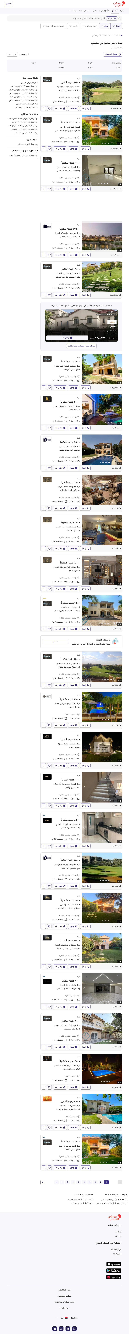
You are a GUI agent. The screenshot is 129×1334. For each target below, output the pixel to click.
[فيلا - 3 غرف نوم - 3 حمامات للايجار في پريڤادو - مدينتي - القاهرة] (81, 133)
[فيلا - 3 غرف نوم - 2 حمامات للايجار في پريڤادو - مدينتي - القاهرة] (81, 790)
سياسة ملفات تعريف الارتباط (64, 1302)
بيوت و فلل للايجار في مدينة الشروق (25, 122)
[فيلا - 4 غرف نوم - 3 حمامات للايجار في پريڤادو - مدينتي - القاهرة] (81, 573)
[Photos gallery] (102, 90)
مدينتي (113, 18)
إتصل (84, 108)
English (74, 1318)
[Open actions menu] (44, 108)
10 (56, 1182)
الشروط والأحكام (64, 1290)
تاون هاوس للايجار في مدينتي (27, 103)
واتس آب (58, 108)
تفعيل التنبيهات (111, 54)
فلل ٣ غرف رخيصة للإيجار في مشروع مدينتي (111, 1203)
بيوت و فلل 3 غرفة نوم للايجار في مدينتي (23, 93)
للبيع (121, 10)
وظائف (118, 1236)
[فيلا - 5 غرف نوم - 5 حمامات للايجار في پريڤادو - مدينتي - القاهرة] (81, 670)
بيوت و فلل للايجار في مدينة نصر (26, 132)
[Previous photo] (84, 90)
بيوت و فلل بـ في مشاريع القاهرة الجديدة (23, 155)
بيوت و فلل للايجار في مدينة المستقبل (24, 129)
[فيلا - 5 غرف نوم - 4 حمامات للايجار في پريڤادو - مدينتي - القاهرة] (81, 239)
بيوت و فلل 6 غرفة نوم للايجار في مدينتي (23, 100)
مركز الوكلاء (116, 1249)
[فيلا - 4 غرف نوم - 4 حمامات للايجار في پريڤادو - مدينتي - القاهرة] (81, 93)
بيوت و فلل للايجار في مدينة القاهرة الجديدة (22, 118)
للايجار (114, 10)
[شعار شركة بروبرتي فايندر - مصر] (119, 4)
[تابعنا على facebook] (68, 1328)
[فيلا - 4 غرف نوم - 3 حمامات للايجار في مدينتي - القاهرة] (81, 710)
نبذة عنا (118, 1232)
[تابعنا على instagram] (74, 1328)
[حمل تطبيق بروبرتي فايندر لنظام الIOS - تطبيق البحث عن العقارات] (113, 1264)
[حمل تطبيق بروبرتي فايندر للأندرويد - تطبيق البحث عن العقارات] (113, 1270)
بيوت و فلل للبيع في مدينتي (28, 144)
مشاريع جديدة (104, 10)
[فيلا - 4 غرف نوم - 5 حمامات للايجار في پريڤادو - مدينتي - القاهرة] (81, 453)
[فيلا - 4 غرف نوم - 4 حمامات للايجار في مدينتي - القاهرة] (81, 1112)
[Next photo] (120, 90)
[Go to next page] (42, 1182)
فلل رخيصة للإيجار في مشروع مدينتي (114, 1199)
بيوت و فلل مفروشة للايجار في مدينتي (24, 86)
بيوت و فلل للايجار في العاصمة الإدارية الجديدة (22, 125)
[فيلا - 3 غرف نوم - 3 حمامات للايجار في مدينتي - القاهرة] (81, 1072)
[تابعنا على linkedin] (54, 1328)
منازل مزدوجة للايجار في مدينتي (26, 107)
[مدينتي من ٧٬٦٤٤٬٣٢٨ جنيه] (81, 325)
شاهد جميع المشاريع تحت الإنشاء (81, 346)
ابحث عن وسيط (84, 10)
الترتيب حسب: (24, 54)
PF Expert (117, 1254)
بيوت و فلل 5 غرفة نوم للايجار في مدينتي (23, 96)
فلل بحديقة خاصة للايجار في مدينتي (80, 1199)
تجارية (94, 10)
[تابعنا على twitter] (61, 1328)
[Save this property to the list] (49, 108)
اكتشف (73, 10)
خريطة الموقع (64, 1308)
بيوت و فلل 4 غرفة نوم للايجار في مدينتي (23, 89)
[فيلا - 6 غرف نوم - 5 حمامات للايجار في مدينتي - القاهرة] (81, 991)
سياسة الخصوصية (64, 1296)
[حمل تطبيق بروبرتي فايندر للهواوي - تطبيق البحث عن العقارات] (113, 1277)
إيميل (72, 108)
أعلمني (55, 641)
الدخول (8, 3)
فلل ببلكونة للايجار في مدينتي (82, 1203)
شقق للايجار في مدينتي (29, 82)
